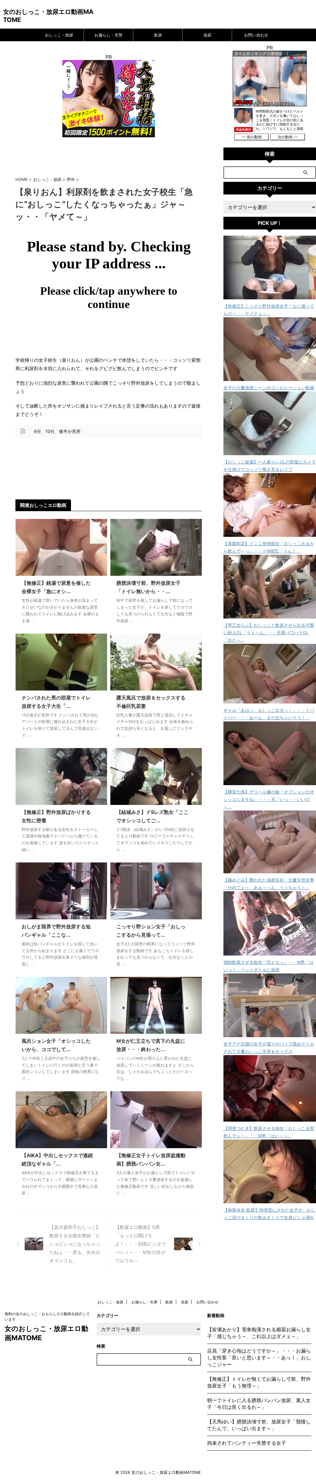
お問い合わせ (256, 34)
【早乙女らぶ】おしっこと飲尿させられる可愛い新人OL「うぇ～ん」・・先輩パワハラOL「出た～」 (268, 632)
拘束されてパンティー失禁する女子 (246, 1443)
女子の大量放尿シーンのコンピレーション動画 (268, 387)
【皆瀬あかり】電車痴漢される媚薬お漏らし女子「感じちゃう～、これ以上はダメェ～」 (259, 1332)
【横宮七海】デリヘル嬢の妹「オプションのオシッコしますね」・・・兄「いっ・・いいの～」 (268, 799)
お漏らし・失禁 (108, 34)
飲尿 (158, 34)
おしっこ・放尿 (59, 34)
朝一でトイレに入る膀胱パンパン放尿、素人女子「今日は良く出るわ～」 (259, 1403)
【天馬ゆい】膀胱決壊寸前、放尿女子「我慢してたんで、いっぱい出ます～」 (259, 1424)
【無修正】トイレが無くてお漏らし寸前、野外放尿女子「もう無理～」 (259, 1382)
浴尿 (207, 34)
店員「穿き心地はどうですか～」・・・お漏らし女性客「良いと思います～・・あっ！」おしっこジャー (259, 1357)
